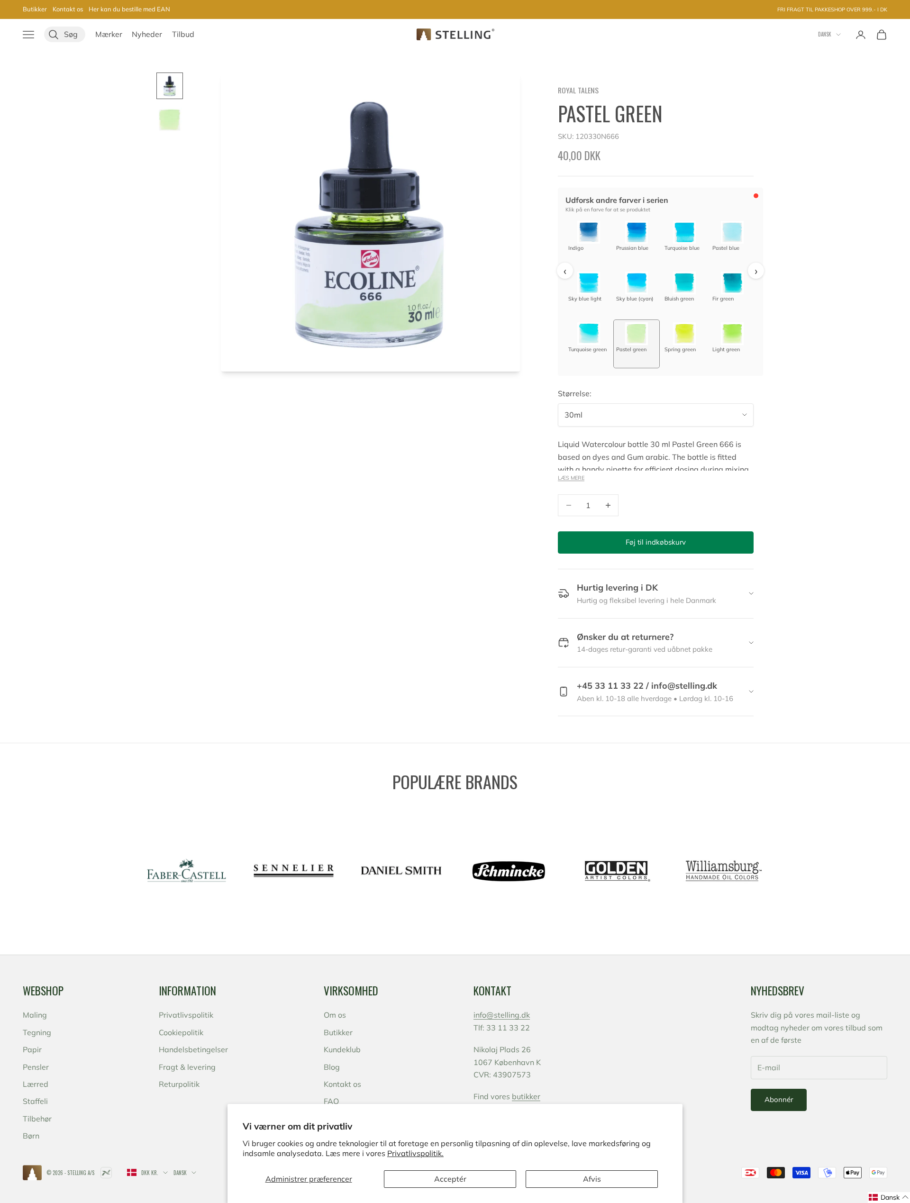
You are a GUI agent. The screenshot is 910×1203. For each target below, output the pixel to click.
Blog (332, 1067)
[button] (889, 1197)
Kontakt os (68, 9)
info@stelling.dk (501, 1015)
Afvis (592, 1179)
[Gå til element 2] (169, 120)
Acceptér (450, 1179)
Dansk (824, 34)
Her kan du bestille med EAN (129, 9)
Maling (35, 1015)
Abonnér (778, 1099)
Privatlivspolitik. (415, 1153)
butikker (526, 1096)
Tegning (37, 1032)
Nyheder (147, 34)
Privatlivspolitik (186, 1015)
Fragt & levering (187, 1067)
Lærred (35, 1084)
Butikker (35, 9)
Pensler (36, 1067)
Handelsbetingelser (193, 1049)
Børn (31, 1135)
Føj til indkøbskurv (656, 542)
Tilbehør (37, 1118)
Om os (335, 1015)
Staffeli (35, 1101)
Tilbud (183, 34)
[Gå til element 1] (169, 86)
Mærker (108, 34)
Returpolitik (179, 1084)
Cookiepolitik (181, 1032)
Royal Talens (578, 90)
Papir (32, 1049)
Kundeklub (342, 1049)
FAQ (331, 1101)
